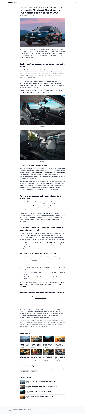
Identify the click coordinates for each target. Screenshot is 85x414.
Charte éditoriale (41, 409)
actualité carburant (38, 368)
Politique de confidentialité (68, 409)
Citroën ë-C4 (37, 233)
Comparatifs (39, 2)
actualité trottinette (24, 371)
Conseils (46, 2)
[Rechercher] (76, 2)
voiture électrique (44, 183)
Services (52, 2)
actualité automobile (33, 7)
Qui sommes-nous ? (42, 410)
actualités (26, 7)
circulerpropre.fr (13, 2)
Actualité (25, 2)
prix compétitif (60, 243)
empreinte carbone (40, 298)
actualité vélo (33, 371)
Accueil (20, 2)
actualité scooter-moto (58, 368)
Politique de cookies (58, 409)
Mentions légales (49, 409)
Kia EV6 (34, 260)
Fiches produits (32, 2)
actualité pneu (48, 368)
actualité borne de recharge (26, 368)
